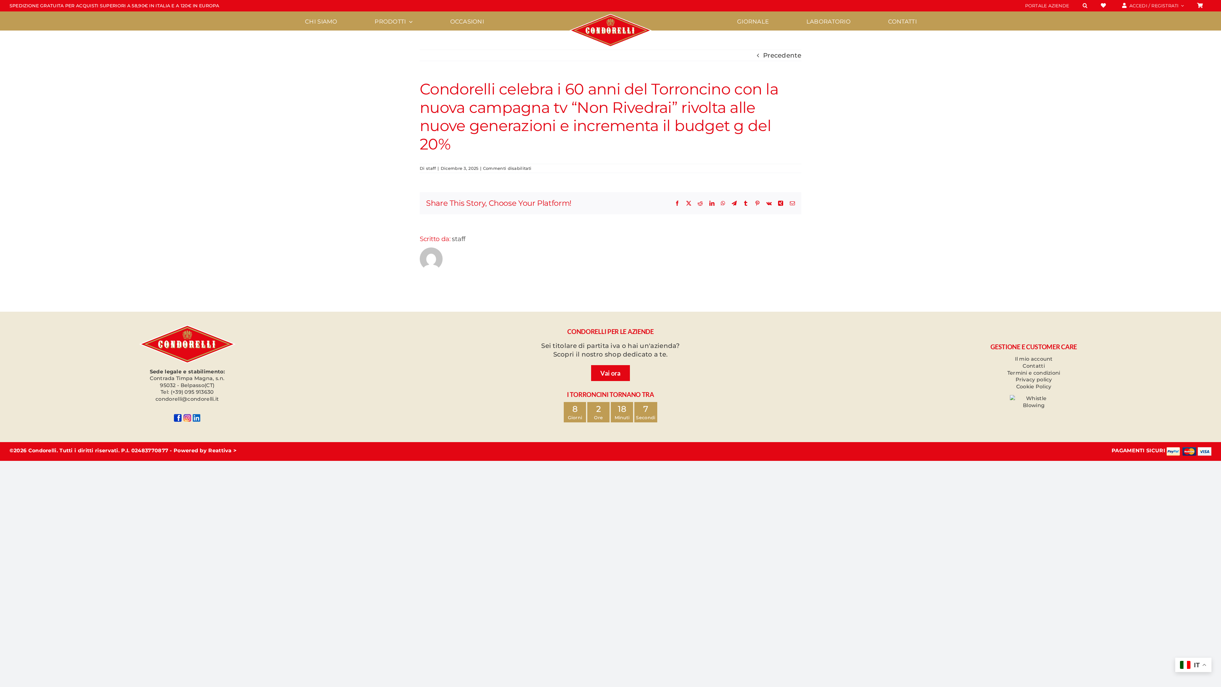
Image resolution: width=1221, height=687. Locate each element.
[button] (1085, 5)
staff (431, 168)
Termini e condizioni (1033, 373)
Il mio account (1034, 359)
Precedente (782, 55)
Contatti (1034, 366)
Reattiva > (222, 451)
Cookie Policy (1034, 387)
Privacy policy (1034, 380)
